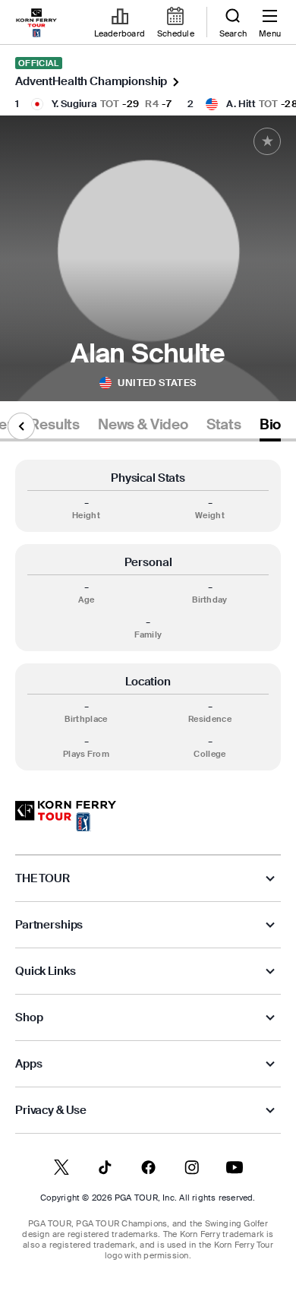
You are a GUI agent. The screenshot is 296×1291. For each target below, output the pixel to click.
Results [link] (55, 424)
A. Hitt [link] (241, 103)
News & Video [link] (143, 424)
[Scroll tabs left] (21, 426)
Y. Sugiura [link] (74, 103)
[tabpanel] (148, 615)
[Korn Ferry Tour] (65, 816)
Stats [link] (223, 424)
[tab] (55, 427)
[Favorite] (267, 141)
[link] (36, 23)
